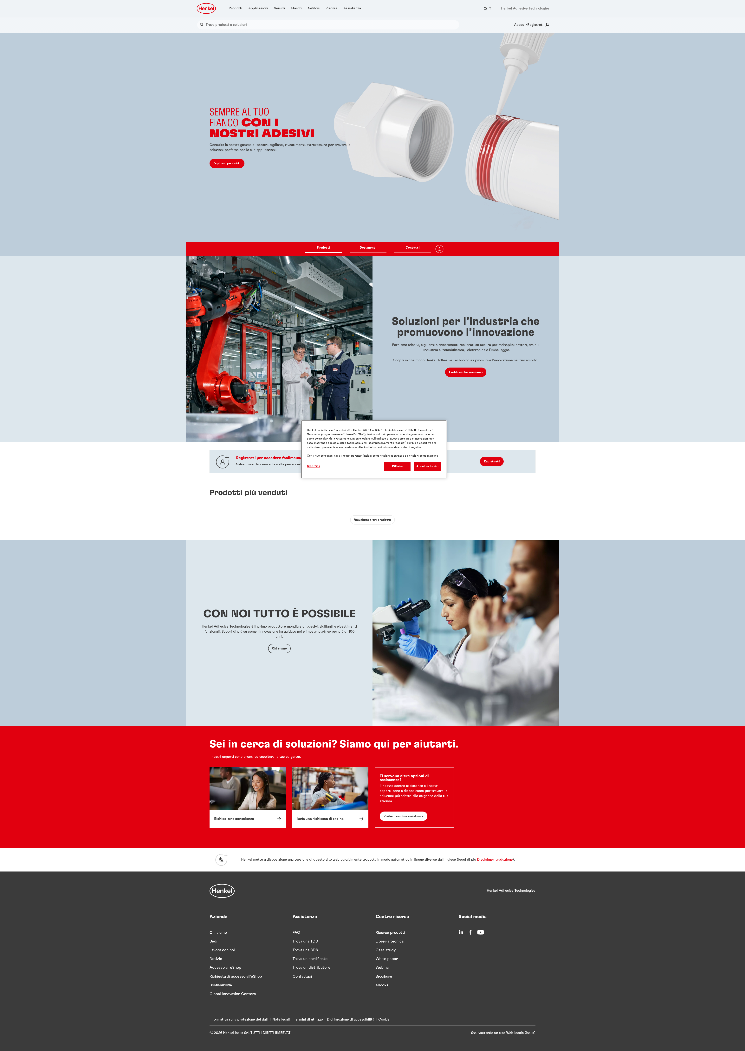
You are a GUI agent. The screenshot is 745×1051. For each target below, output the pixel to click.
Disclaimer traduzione (495, 859)
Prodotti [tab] (323, 247)
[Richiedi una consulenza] (248, 797)
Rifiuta (397, 466)
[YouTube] (480, 932)
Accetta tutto (427, 466)
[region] (374, 449)
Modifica (313, 466)
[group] (372, 144)
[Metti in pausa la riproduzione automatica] (439, 249)
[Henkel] (222, 891)
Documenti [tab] (368, 247)
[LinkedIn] (461, 932)
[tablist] (368, 249)
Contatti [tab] (413, 247)
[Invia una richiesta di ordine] (330, 797)
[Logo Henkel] (207, 8)
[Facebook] (470, 932)
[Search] (203, 24)
